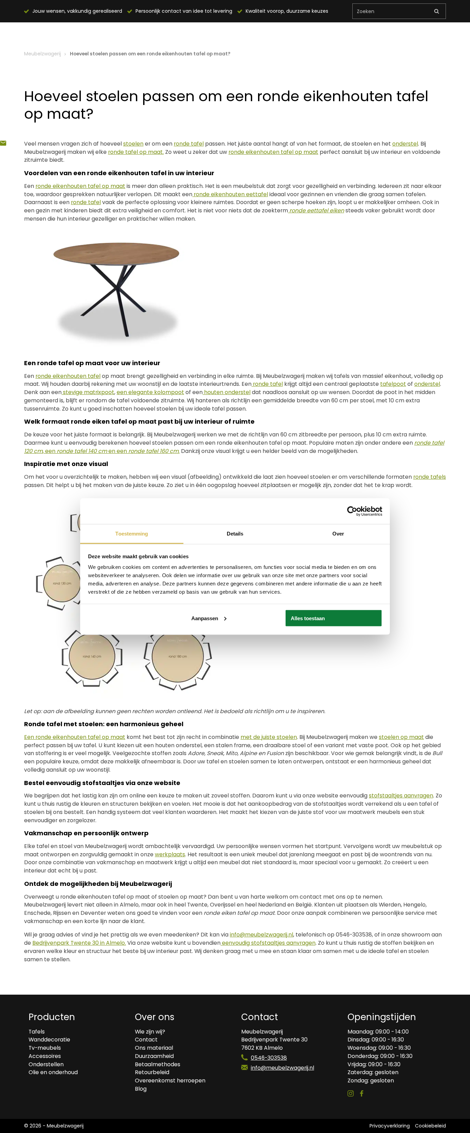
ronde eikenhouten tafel (67, 376)
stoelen (133, 144)
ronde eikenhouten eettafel (230, 194)
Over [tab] (338, 534)
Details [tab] (235, 534)
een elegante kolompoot (150, 392)
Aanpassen (204, 618)
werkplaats (170, 854)
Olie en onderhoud (244, 33)
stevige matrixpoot (88, 392)
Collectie (120, 33)
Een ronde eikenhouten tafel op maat (74, 737)
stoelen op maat (401, 737)
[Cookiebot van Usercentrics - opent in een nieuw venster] (352, 511)
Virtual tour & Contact (316, 33)
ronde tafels (429, 477)
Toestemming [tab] (131, 534)
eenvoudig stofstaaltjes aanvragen (268, 943)
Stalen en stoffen (176, 33)
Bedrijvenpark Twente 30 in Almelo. (79, 943)
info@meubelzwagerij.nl (282, 1068)
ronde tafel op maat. (136, 152)
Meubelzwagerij (42, 53)
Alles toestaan (308, 618)
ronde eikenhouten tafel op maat (273, 152)
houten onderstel (226, 392)
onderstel (405, 144)
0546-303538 (269, 1058)
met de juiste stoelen (269, 737)
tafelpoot (393, 384)
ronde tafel (189, 144)
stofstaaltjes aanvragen (401, 796)
